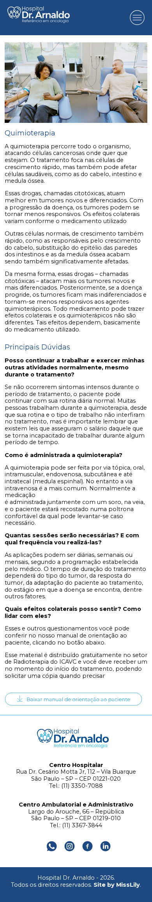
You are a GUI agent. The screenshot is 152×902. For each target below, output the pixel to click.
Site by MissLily (117, 884)
